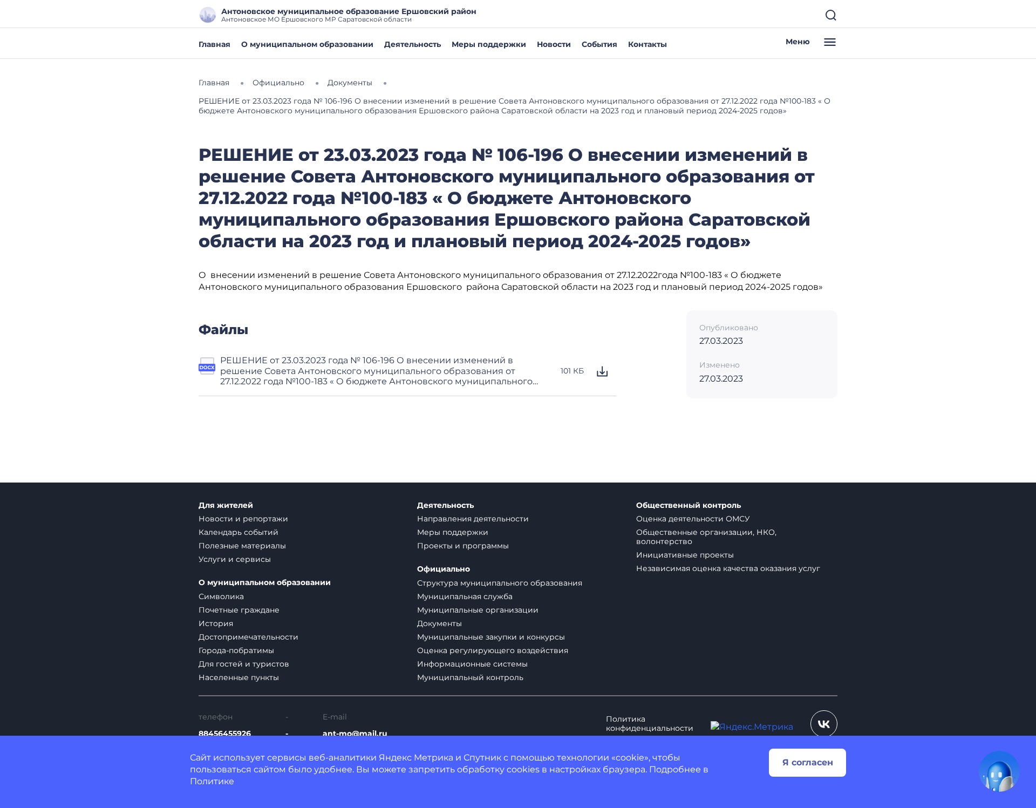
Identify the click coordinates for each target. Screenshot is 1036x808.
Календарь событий (238, 532)
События (599, 44)
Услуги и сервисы (235, 559)
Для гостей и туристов (244, 664)
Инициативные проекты (685, 555)
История (216, 623)
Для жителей (226, 505)
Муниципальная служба (465, 596)
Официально (443, 569)
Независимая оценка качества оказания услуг (728, 568)
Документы (439, 623)
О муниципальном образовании (307, 44)
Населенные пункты (239, 677)
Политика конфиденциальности (649, 724)
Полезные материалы (242, 546)
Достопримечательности (248, 637)
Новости (554, 44)
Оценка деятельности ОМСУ (693, 519)
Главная (214, 44)
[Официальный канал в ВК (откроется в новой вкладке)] (823, 723)
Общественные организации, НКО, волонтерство (706, 536)
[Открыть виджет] (999, 771)
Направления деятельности (473, 519)
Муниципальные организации (478, 610)
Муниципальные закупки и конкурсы (491, 637)
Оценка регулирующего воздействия (492, 650)
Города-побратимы (236, 650)
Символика (221, 596)
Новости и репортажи (243, 519)
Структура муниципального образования (499, 583)
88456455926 (225, 733)
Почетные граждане (239, 610)
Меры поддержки (489, 44)
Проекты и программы (463, 546)
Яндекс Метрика (416, 757)
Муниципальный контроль (470, 677)
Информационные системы (472, 664)
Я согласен (807, 762)
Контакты (647, 44)
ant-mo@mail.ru (355, 733)
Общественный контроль (688, 505)
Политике (212, 781)
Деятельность (412, 44)
